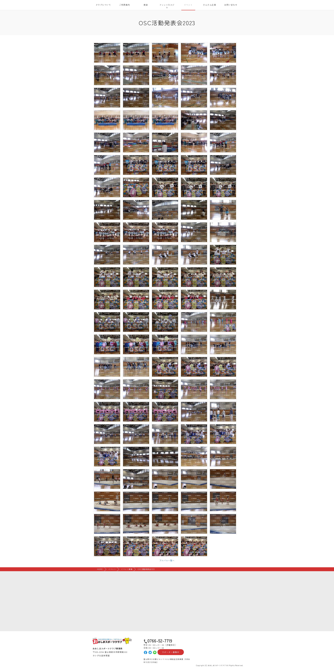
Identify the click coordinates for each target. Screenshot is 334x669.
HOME (100, 569)
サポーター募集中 (170, 652)
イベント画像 (126, 569)
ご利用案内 (124, 4)
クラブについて (103, 4)
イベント (188, 4)
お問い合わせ (230, 4)
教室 (146, 4)
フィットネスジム (167, 6)
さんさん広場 (209, 4)
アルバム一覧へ (167, 560)
